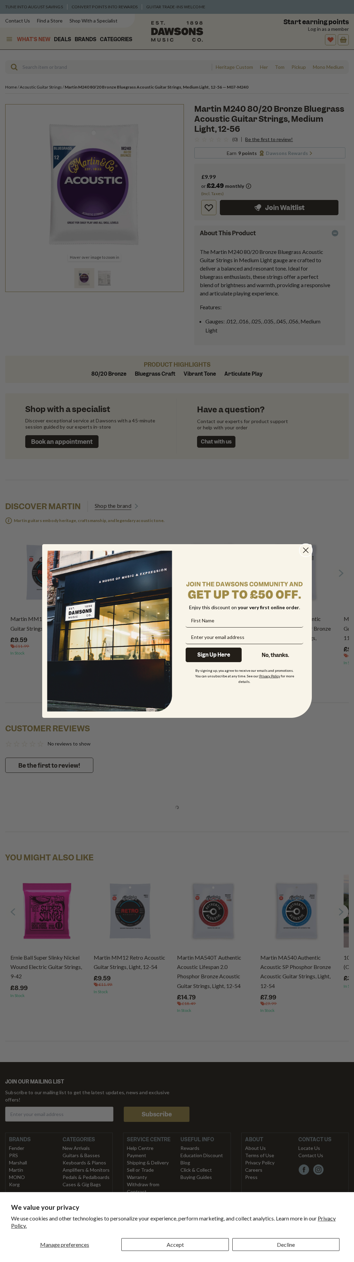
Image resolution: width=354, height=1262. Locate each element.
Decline (286, 1244)
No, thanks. (275, 655)
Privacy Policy (269, 676)
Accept (175, 1244)
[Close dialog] (306, 550)
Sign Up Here (213, 654)
